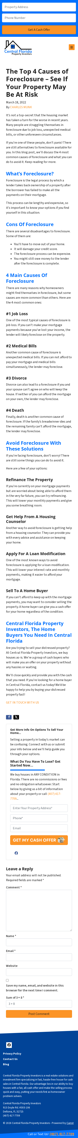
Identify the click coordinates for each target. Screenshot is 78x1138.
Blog (6, 1064)
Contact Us (10, 1059)
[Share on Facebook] (9, 717)
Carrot (70, 1123)
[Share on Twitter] (16, 717)
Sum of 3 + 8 (15, 997)
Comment (14, 887)
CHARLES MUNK (21, 107)
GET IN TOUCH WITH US (22, 702)
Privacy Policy (12, 1054)
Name (11, 936)
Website (12, 966)
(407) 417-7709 (11, 1115)
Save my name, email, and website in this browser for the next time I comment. (35, 988)
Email (11, 951)
